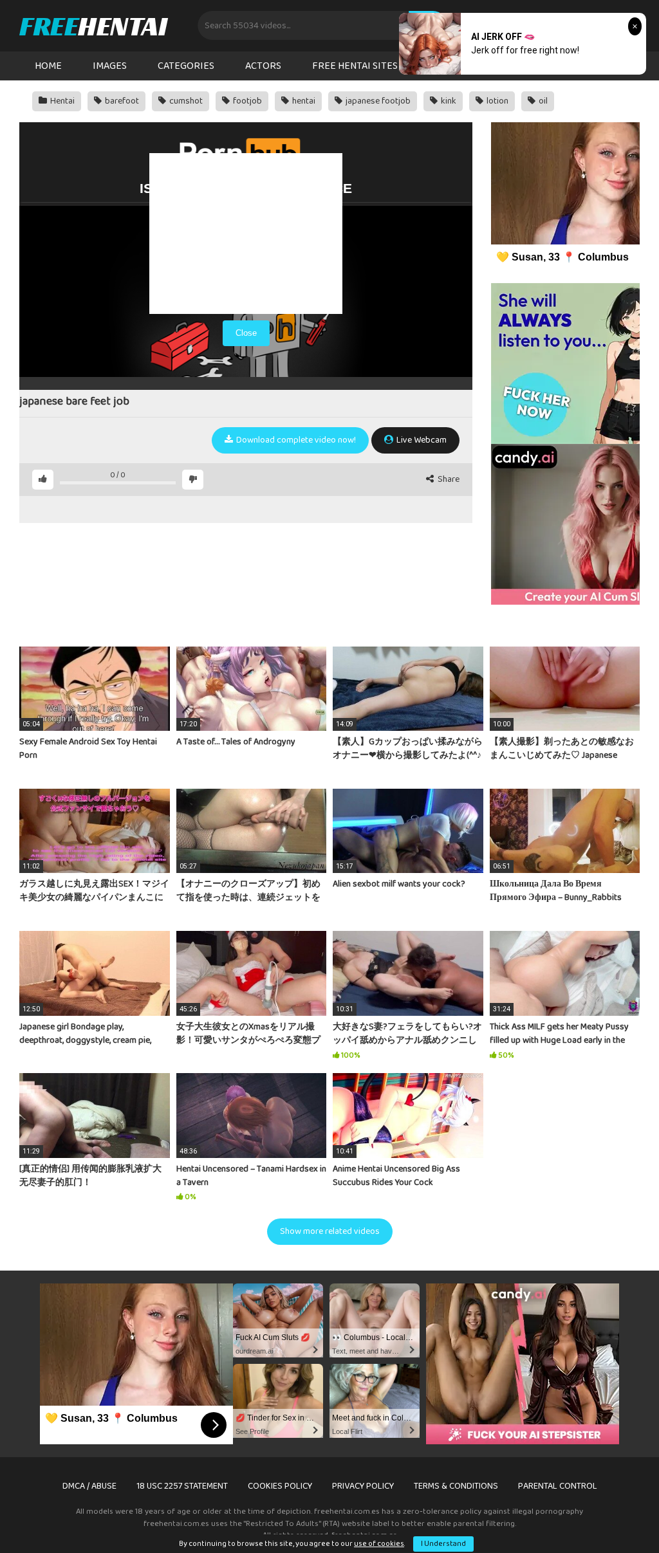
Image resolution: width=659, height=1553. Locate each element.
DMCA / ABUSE (89, 1486)
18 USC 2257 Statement (182, 1486)
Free (93, 25)
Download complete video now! (295, 440)
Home (48, 66)
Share (447, 479)
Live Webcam (420, 440)
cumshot (185, 101)
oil (542, 101)
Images (110, 66)
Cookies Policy (280, 1486)
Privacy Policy (363, 1486)
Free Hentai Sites (355, 66)
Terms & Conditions (456, 1486)
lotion (496, 101)
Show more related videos (330, 1231)
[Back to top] (616, 1514)
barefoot (121, 101)
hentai (302, 101)
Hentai (61, 101)
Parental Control (557, 1486)
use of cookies (379, 1544)
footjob (246, 101)
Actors (263, 66)
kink (447, 101)
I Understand (443, 1544)
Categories (186, 66)
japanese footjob (377, 101)
